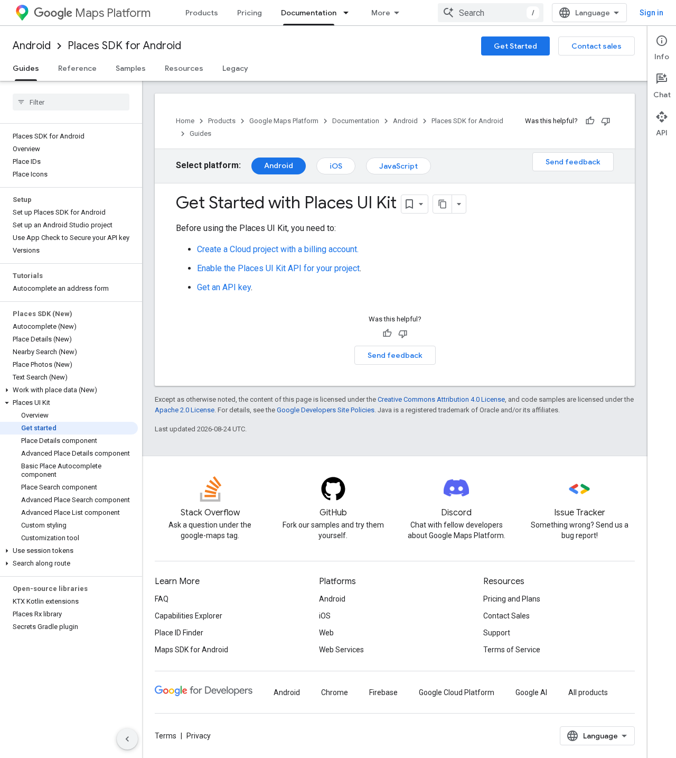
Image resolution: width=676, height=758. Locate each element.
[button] (69, 390)
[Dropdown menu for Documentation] (349, 12)
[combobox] (490, 12)
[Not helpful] (606, 121)
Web (326, 632)
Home (185, 121)
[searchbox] (71, 102)
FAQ (161, 599)
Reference (77, 68)
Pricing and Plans (511, 599)
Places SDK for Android (124, 45)
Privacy (198, 736)
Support (496, 632)
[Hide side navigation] (127, 739)
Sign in (651, 12)
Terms (165, 736)
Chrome (334, 692)
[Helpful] (590, 121)
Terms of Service (511, 649)
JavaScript (398, 166)
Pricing (249, 12)
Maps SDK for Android (191, 649)
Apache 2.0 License (184, 410)
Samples (131, 68)
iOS (336, 166)
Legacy (235, 68)
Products (201, 12)
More (380, 12)
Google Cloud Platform (456, 692)
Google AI (531, 692)
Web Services (341, 649)
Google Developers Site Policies (325, 410)
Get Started (515, 46)
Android (32, 45)
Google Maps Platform (283, 121)
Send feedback (573, 162)
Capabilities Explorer (188, 616)
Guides (26, 68)
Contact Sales (506, 616)
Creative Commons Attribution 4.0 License (441, 399)
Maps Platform (113, 13)
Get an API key (224, 287)
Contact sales (596, 46)
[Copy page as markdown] (442, 204)
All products (588, 692)
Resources (184, 68)
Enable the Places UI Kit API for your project (278, 268)
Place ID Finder (179, 632)
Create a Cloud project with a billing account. (278, 249)
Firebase (383, 692)
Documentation (308, 12)
